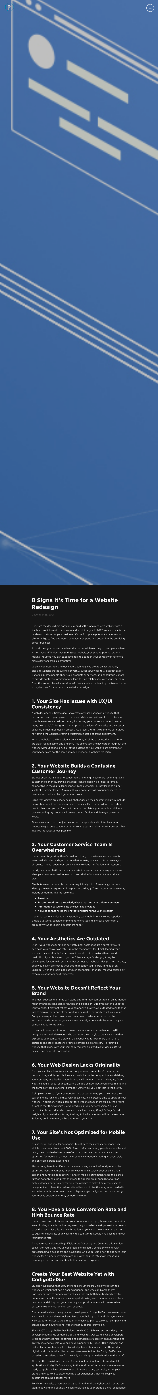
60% (68, 1163)
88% (63, 1300)
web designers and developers (58, 681)
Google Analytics (102, 1248)
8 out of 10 (59, 792)
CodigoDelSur (98, 1327)
